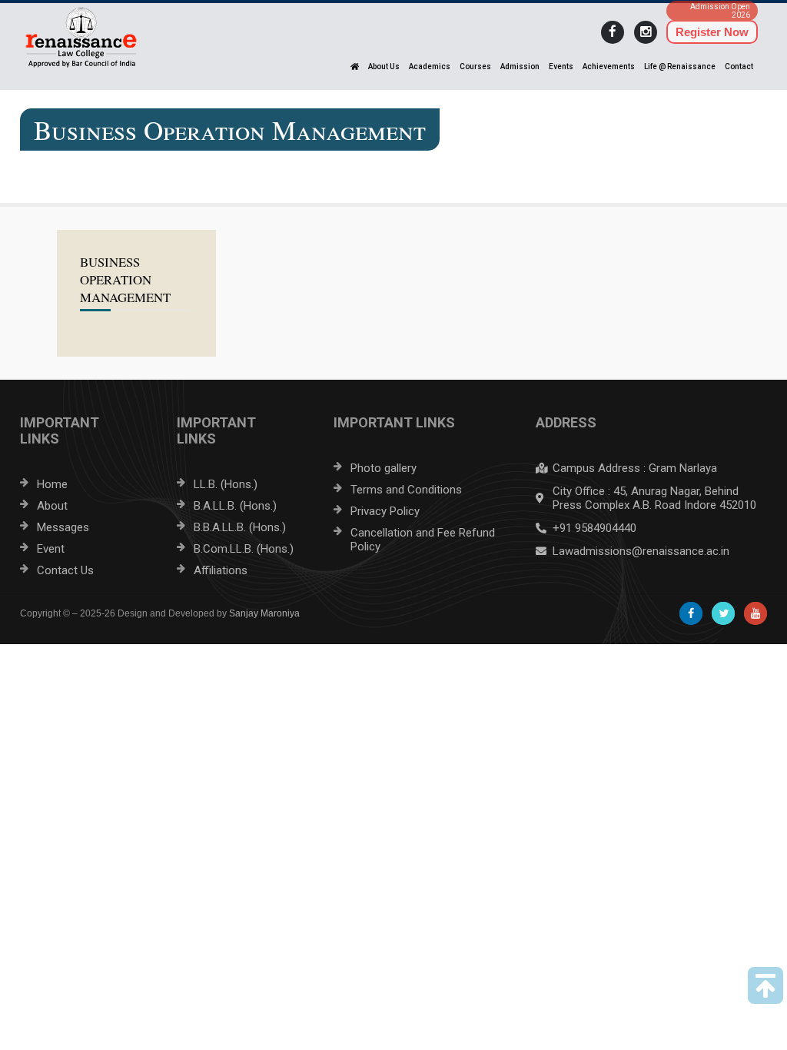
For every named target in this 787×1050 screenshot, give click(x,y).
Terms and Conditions (406, 490)
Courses (475, 66)
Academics (429, 66)
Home (52, 484)
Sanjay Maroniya (264, 613)
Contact (739, 66)
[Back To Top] (765, 985)
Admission (520, 66)
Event (51, 549)
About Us (384, 66)
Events (561, 66)
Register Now (712, 31)
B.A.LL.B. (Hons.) (235, 506)
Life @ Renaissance (680, 66)
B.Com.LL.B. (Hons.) (244, 549)
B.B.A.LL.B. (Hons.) (240, 527)
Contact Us (65, 570)
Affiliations (220, 570)
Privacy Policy (385, 511)
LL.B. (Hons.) (225, 484)
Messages (63, 527)
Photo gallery (383, 468)
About (52, 506)
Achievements (609, 66)
